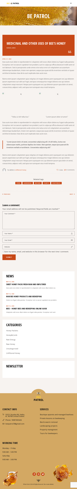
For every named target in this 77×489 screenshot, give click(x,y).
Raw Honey (10, 344)
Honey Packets (12, 330)
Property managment (48, 429)
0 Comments (70, 170)
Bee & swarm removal (49, 422)
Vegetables (56, 183)
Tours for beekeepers (49, 433)
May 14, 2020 (10, 282)
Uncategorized (12, 348)
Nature (37, 183)
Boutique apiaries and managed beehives (56, 414)
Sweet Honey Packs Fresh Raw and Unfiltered (26, 284)
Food (18, 183)
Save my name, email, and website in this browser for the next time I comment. (36, 251)
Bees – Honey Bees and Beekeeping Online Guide (26, 308)
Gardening (28, 183)
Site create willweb (49, 484)
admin (11, 170)
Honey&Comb (11, 335)
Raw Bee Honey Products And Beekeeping (24, 296)
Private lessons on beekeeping (52, 418)
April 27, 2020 (6, 59)
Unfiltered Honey (20, 170)
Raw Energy (10, 339)
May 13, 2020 (10, 306)
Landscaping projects (48, 426)
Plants (46, 183)
